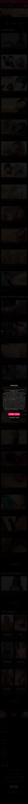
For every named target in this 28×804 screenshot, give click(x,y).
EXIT (18, 417)
